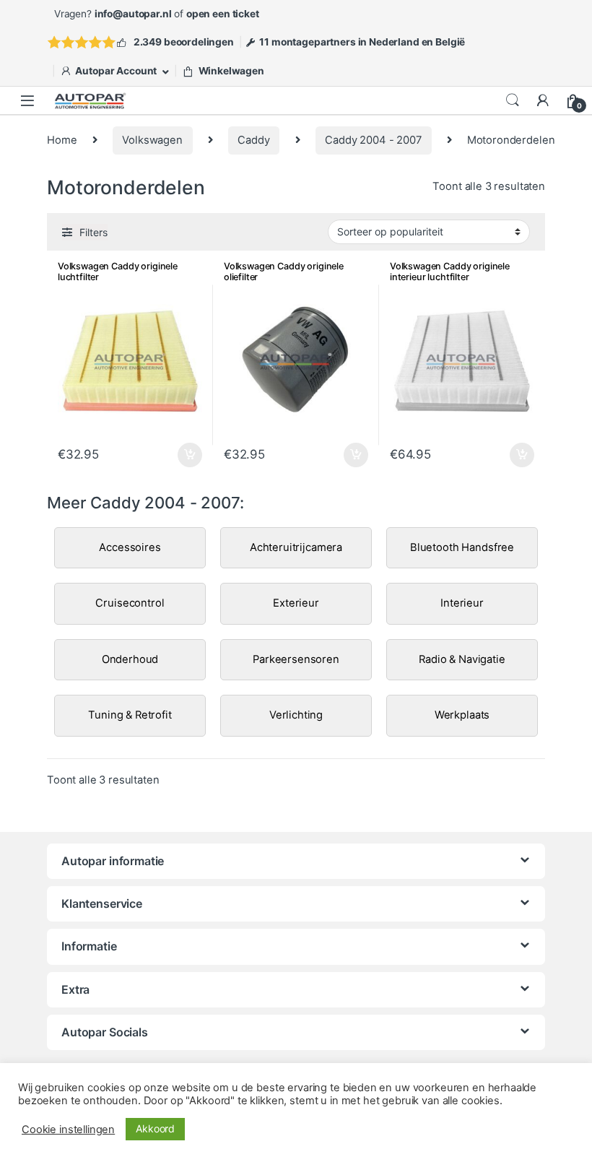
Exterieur (296, 603)
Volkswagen (152, 140)
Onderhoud (130, 659)
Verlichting (296, 714)
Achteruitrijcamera (296, 547)
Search (513, 100)
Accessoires (129, 547)
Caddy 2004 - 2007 (373, 140)
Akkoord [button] (155, 1128)
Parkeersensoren (296, 659)
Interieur (462, 603)
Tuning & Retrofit (129, 714)
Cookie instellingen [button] (68, 1129)
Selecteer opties (181, 455)
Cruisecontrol (129, 603)
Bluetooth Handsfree (462, 547)
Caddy (253, 140)
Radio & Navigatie (462, 659)
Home (62, 140)
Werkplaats (462, 714)
